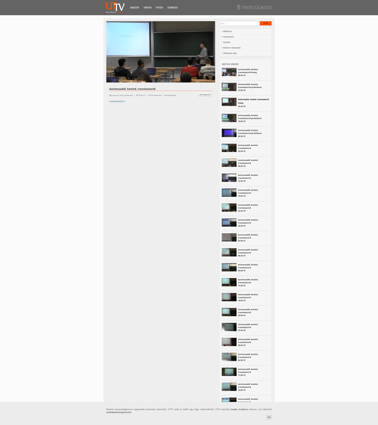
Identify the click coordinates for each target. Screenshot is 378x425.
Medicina (227, 31)
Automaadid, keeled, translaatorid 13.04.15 (248, 282)
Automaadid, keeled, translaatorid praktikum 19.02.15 (250, 118)
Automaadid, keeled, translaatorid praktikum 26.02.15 (250, 133)
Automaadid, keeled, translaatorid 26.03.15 (248, 222)
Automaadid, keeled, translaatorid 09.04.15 (248, 267)
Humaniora (228, 36)
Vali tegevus (204, 94)
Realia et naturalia (232, 47)
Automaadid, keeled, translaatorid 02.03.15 (248, 148)
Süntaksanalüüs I (116, 101)
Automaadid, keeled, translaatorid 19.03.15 (248, 193)
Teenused (172, 7)
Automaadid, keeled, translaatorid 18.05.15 (248, 387)
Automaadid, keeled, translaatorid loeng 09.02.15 (248, 72)
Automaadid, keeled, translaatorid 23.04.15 (248, 312)
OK (269, 417)
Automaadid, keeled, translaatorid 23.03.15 (248, 208)
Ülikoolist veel (230, 53)
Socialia (226, 42)
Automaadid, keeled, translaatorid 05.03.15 (248, 163)
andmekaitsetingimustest (118, 412)
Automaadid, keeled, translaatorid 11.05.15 (248, 372)
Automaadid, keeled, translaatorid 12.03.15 (248, 178)
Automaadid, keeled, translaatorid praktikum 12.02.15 (250, 87)
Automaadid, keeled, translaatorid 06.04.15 (248, 252)
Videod (147, 7)
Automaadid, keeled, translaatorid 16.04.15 (248, 297)
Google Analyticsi (239, 409)
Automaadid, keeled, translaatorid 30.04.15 (248, 342)
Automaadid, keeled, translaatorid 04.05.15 (248, 357)
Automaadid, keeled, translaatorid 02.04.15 (248, 237)
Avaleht (134, 7)
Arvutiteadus (171, 95)
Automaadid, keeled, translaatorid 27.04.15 (248, 327)
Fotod (159, 7)
